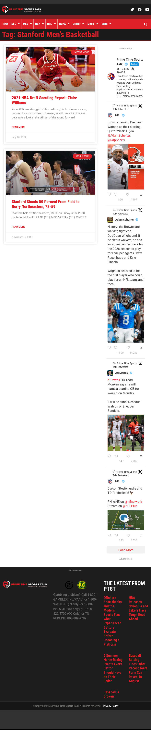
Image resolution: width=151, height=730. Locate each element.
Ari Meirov (121, 372)
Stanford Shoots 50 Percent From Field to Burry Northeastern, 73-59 (45, 204)
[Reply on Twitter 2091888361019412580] (110, 197)
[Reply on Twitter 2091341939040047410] (110, 538)
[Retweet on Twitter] (114, 105)
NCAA (62, 23)
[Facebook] (140, 9)
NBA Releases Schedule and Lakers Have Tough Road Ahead (138, 608)
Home (5, 23)
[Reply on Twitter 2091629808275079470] (110, 350)
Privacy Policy (110, 705)
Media (91, 23)
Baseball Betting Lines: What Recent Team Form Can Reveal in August (138, 668)
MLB (25, 23)
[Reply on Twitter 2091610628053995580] (110, 459)
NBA (37, 23)
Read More (18, 127)
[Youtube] (147, 9)
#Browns (114, 380)
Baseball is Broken (111, 694)
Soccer (76, 23)
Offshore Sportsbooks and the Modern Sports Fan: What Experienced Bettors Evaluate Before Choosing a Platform (113, 621)
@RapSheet (116, 140)
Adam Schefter (124, 219)
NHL (49, 23)
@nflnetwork (133, 502)
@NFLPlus (130, 506)
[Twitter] (132, 9)
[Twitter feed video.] (126, 520)
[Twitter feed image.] (126, 166)
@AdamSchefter (119, 135)
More (105, 23)
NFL (13, 23)
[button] (145, 24)
